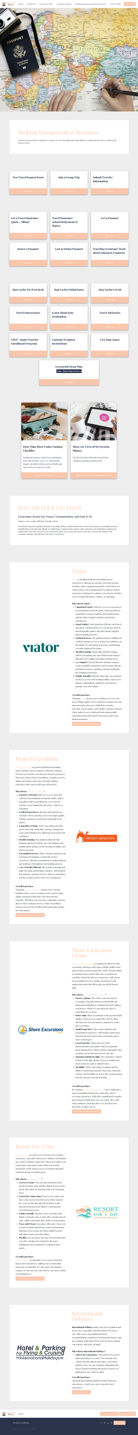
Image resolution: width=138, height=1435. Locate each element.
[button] (20, 4)
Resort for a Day (23, 1155)
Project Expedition (24, 767)
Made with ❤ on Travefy (119, 1429)
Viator (74, 579)
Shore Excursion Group (93, 1089)
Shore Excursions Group (82, 963)
